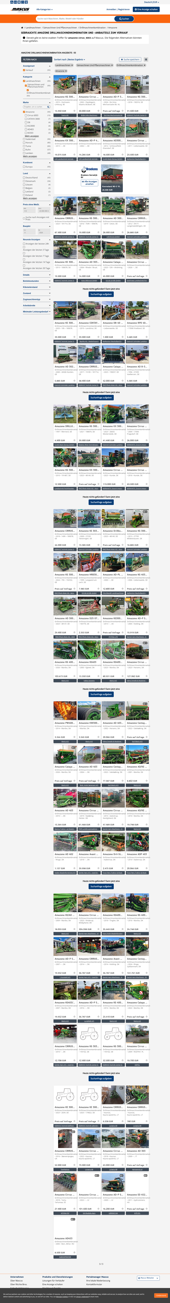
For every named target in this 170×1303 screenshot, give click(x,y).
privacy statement (82, 1297)
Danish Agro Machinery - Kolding (139, 637)
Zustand (27, 293)
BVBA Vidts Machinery (89, 115)
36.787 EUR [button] (84, 973)
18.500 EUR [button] (108, 155)
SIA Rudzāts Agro (89, 1213)
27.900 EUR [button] (60, 1209)
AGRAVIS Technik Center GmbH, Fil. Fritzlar (142, 115)
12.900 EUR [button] (60, 484)
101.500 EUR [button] (85, 1209)
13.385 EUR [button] (84, 545)
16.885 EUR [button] (132, 545)
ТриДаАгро (65, 1169)
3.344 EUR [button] (60, 737)
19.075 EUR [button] (60, 155)
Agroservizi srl (137, 1169)
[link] (65, 84)
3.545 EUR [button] (84, 737)
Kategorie (27, 77)
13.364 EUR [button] (60, 825)
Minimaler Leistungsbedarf (35, 312)
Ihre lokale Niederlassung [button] (98, 1280)
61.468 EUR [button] (84, 825)
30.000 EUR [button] (84, 111)
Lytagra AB (113, 1126)
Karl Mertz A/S (137, 741)
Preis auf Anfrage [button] (111, 111)
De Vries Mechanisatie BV (113, 115)
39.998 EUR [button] (84, 868)
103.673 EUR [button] (61, 676)
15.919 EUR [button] (132, 633)
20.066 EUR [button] (108, 737)
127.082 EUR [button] (133, 676)
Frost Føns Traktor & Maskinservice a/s (117, 873)
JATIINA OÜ (65, 1213)
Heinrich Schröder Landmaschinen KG (141, 237)
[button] (36, 59)
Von (25, 230)
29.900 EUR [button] (60, 633)
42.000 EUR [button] (108, 381)
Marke (26, 102)
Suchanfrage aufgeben (101, 294)
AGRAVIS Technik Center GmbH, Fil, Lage (93, 1065)
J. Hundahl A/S (65, 977)
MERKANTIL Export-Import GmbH (139, 445)
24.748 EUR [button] (132, 929)
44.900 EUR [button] (60, 545)
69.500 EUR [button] (132, 484)
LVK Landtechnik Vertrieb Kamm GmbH (69, 159)
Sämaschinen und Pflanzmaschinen (60, 27)
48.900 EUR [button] (84, 381)
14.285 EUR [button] (84, 155)
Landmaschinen (33, 27)
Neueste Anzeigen (31, 239)
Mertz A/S (65, 680)
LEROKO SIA (113, 1213)
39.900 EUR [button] (60, 337)
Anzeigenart (28, 66)
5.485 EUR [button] (132, 337)
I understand (161, 1296)
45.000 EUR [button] (108, 276)
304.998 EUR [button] (85, 929)
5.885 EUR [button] (60, 381)
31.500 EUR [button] (132, 111)
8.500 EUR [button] (60, 1253)
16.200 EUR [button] (108, 1209)
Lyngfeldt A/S (89, 1021)
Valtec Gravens (89, 680)
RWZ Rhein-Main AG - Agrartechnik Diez (117, 385)
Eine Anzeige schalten (147, 9)
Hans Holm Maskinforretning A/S (115, 933)
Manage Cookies (62, 1297)
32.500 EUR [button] (108, 1061)
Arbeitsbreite (29, 305)
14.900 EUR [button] (84, 276)
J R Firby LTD (113, 637)
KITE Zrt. (137, 1213)
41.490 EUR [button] (108, 440)
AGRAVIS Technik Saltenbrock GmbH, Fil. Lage (95, 1126)
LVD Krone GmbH (113, 237)
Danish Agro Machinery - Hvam (114, 829)
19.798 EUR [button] (132, 825)
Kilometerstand (30, 287)
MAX (39, 208)
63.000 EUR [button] (108, 1165)
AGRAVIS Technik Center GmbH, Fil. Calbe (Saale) (72, 237)
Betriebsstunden (31, 281)
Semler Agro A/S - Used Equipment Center (94, 873)
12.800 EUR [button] (108, 589)
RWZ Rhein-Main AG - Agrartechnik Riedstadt (95, 488)
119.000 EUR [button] (109, 484)
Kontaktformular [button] (94, 1284)
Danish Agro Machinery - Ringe (138, 977)
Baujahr (26, 226)
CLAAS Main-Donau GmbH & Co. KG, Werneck (71, 445)
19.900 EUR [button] (84, 232)
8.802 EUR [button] (132, 781)
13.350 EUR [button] (84, 676)
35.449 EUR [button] (108, 929)
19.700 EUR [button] (132, 1061)
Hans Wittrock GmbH (89, 280)
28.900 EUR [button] (108, 232)
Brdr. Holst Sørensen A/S (89, 785)
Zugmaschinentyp (31, 299)
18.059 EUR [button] (60, 929)
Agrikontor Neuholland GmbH (138, 159)
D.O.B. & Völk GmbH (113, 280)
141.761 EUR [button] (133, 973)
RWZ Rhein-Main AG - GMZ (65, 637)
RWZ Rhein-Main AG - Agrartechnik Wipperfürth (96, 637)
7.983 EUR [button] (84, 589)
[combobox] (138, 1278)
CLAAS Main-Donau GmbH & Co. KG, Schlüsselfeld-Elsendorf (125, 159)
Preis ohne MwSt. (31, 204)
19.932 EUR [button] (60, 973)
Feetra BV (65, 115)
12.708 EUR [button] (60, 1061)
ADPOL (137, 1065)
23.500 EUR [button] (132, 155)
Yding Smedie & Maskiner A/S (137, 680)
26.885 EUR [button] (132, 232)
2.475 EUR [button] (108, 868)
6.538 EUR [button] (108, 1121)
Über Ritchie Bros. (18, 1284)
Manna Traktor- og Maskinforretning (68, 829)
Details (26, 275)
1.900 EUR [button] (108, 337)
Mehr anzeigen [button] (32, 136)
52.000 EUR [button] (60, 1165)
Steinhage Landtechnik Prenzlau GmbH (141, 280)
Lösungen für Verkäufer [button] (53, 1280)
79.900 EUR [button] (84, 1165)
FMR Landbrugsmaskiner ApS (89, 829)
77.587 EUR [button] (108, 781)
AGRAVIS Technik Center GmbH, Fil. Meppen (95, 237)
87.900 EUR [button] (60, 232)
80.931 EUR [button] (108, 676)
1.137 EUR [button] (60, 868)
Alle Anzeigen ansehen (91, 182)
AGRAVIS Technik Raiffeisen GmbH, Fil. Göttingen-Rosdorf (76, 1126)
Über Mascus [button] (16, 1280)
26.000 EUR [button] (132, 440)
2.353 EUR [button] (84, 633)
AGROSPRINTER (65, 1257)
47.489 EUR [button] (108, 825)
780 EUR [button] (131, 1121)
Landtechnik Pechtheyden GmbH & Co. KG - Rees (73, 488)
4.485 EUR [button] (132, 381)
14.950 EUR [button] (60, 111)
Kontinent (27, 162)
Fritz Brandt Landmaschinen (113, 593)
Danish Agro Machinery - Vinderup (91, 933)
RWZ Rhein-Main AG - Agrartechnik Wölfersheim (72, 593)
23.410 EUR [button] (108, 1017)
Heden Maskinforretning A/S (65, 873)
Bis (39, 230)
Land (25, 173)
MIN (25, 208)
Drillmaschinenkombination (93, 27)
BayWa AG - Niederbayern (89, 341)
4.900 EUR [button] (60, 440)
